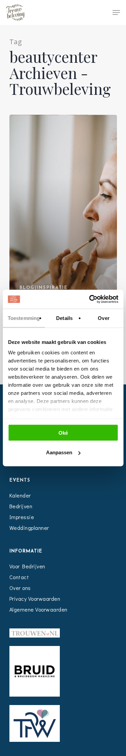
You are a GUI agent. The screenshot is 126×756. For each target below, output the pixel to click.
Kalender (20, 495)
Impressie (21, 516)
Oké (63, 432)
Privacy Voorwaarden (34, 598)
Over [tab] (103, 318)
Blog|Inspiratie (43, 288)
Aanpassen (59, 452)
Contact (19, 576)
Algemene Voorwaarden (38, 609)
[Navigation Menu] (116, 12)
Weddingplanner (29, 527)
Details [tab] (64, 318)
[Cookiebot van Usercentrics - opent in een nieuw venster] (89, 299)
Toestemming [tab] (24, 318)
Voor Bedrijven (27, 566)
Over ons (20, 587)
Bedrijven (21, 506)
